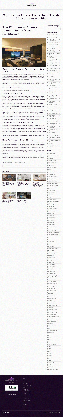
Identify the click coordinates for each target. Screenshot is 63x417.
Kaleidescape (51, 255)
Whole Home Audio (53, 44)
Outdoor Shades (52, 104)
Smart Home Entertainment (54, 218)
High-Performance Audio (53, 316)
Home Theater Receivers (52, 102)
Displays (50, 355)
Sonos (49, 342)
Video (49, 339)
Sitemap (53, 412)
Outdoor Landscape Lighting (54, 232)
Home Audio (51, 269)
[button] (3, 4)
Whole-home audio (6, 116)
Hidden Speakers (51, 264)
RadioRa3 (50, 367)
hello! (49, 364)
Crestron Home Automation (52, 127)
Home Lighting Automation (54, 365)
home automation (52, 302)
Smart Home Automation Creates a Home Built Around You (23, 202)
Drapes (49, 335)
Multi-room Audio (52, 217)
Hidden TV (51, 48)
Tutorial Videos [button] (27, 400)
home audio (50, 307)
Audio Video (51, 210)
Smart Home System (52, 199)
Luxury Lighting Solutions (52, 93)
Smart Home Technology (53, 208)
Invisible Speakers (52, 192)
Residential (50, 243)
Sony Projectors (51, 250)
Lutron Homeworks (53, 63)
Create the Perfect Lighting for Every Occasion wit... (34, 165)
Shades (49, 334)
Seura (49, 197)
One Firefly (49, 412)
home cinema (51, 213)
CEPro (49, 353)
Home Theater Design (52, 183)
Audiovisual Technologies (51, 90)
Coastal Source (51, 190)
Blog (24, 402)
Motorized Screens (52, 224)
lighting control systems (53, 305)
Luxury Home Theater (53, 110)
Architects (26, 398)
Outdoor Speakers (52, 187)
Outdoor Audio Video (52, 230)
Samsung (50, 358)
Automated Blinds (52, 273)
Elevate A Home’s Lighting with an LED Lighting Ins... (14, 165)
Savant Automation (53, 120)
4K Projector (51, 246)
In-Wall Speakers (51, 266)
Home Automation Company (53, 80)
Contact (25, 404)
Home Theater (52, 106)
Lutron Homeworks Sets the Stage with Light (23, 184)
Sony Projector (52, 132)
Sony (49, 341)
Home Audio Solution (52, 296)
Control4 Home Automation (52, 116)
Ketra (25, 392)
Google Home (51, 362)
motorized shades (52, 321)
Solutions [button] (25, 383)
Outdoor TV (51, 134)
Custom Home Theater (53, 181)
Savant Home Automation (7, 205)
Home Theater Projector (53, 248)
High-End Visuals (52, 279)
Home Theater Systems (54, 137)
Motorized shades (52, 310)
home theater (51, 172)
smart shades (51, 323)
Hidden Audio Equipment (53, 294)
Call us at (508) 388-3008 (11, 394)
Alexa (49, 348)
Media (49, 346)
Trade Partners (26, 396)
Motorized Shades (52, 42)
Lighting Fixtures (52, 85)
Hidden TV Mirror (52, 68)
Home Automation (9, 162)
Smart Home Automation (19, 162)
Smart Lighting (51, 215)
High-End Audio (51, 202)
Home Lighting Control (53, 251)
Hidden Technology (53, 145)
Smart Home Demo (27, 385)
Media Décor (51, 241)
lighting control (51, 211)
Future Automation (52, 165)
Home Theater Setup (52, 260)
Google (49, 349)
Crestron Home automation (54, 244)
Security (50, 360)
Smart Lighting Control (53, 369)
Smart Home (51, 158)
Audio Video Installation (51, 108)
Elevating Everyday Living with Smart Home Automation (8, 184)
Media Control (51, 357)
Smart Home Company (53, 87)
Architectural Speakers (53, 140)
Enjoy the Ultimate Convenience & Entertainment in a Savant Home (38, 184)
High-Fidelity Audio (52, 267)
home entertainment (52, 309)
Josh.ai (50, 143)
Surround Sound (51, 271)
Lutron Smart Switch (53, 98)
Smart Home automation (22, 205)
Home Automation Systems (54, 236)
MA (49, 328)
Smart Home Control (52, 283)
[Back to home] (31, 4)
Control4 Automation (52, 220)
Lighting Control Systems (53, 201)
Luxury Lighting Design (54, 129)
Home (24, 378)
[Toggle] (60, 35)
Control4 (50, 300)
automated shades (52, 325)
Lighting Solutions (52, 72)
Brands (24, 387)
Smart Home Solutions (53, 259)
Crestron (50, 169)
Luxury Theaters (51, 257)
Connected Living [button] (27, 381)
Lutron (49, 156)
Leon (49, 239)
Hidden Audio (51, 262)
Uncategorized (52, 37)
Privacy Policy (58, 412)
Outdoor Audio (51, 206)
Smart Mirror (51, 118)
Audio (49, 337)
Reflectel (50, 195)
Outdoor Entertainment (52, 74)
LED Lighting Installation (51, 51)
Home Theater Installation (52, 46)
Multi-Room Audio (53, 113)
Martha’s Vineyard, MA (54, 34)
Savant (49, 228)
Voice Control (51, 332)
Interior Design (51, 171)
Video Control (51, 285)
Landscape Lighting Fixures (54, 286)
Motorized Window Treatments (52, 226)
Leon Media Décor (52, 281)
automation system (52, 303)
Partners (26, 389)
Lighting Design (52, 70)
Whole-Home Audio (52, 179)
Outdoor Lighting (52, 121)
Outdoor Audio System (54, 53)
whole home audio (52, 314)
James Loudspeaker (52, 298)
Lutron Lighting (52, 62)
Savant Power (27, 390)
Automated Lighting (52, 275)
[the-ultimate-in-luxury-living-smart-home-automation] (24, 52)
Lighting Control (51, 153)
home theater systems (53, 319)
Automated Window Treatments (52, 293)
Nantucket (50, 326)
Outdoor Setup (51, 288)
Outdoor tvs (50, 188)
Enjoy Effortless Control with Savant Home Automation (8, 202)
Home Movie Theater (52, 253)
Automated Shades (52, 290)
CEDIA (49, 351)
